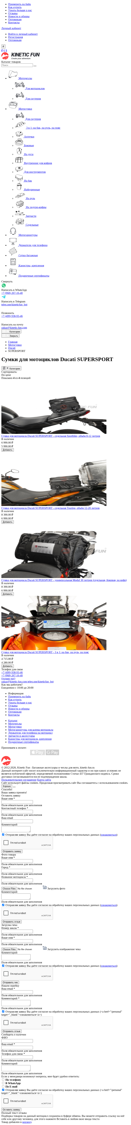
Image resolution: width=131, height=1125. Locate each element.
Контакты (14, 22)
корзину (26, 1122)
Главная (12, 341)
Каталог (13, 720)
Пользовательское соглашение (19, 779)
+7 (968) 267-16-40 (12, 293)
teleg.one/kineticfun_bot (14, 304)
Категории (14, 331)
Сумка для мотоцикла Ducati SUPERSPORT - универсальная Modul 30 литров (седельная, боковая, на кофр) (64, 580)
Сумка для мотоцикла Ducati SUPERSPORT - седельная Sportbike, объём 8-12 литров (50, 436)
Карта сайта (44, 779)
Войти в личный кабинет (23, 34)
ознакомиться (109, 834)
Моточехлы (15, 723)
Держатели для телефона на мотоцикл (30, 732)
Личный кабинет (11, 28)
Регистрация (15, 37)
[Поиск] (35, 65)
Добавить (7, 450)
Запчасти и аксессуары (21, 735)
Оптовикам (14, 19)
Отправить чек (10, 982)
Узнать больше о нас (20, 10)
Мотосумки (15, 344)
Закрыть (13, 336)
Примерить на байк (19, 4)
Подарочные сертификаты (23, 742)
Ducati (11, 348)
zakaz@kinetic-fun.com (14, 327)
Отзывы (13, 13)
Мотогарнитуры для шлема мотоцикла (30, 729)
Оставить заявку (11, 1109)
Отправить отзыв (11, 921)
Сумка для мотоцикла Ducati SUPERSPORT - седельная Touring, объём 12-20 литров (50, 508)
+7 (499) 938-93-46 (12, 316)
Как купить (14, 7)
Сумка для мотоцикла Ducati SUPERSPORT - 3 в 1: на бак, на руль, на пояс (45, 652)
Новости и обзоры (19, 16)
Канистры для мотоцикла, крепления (30, 738)
